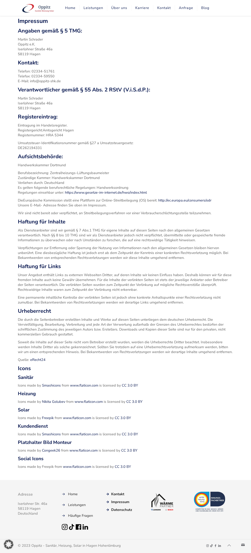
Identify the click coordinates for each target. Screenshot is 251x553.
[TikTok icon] (211, 546)
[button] (8, 544)
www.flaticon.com (84, 385)
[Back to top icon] (229, 545)
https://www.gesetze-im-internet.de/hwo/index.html (106, 192)
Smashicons (51, 385)
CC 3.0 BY (130, 385)
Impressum (120, 502)
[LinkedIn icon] (219, 546)
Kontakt (117, 494)
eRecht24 (37, 359)
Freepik (48, 418)
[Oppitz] (38, 8)
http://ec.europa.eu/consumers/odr (184, 200)
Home (73, 494)
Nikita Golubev (53, 401)
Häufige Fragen (80, 515)
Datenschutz (121, 509)
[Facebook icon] (215, 546)
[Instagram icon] (207, 546)
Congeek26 (51, 450)
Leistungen (77, 504)
